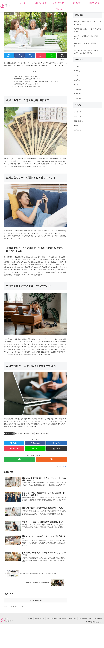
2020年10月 (78, 98)
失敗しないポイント (42, 433)
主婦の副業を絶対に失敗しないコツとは (26, 84)
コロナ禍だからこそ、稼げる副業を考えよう (27, 86)
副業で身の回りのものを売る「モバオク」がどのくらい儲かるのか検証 (87, 52)
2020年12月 (78, 89)
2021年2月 (77, 80)
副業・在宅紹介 (79, 121)
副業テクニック (29, 433)
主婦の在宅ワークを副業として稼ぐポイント (27, 79)
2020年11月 (77, 94)
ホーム (30, 618)
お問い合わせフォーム (86, 618)
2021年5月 (77, 66)
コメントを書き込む (35, 600)
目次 (33, 71)
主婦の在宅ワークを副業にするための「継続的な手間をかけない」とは (37, 81)
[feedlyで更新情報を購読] (19, 459)
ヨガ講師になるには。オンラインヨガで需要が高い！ (87, 30)
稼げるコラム (9, 433)
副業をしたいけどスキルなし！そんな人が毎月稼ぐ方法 (87, 23)
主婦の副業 (19, 433)
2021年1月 (77, 84)
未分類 (76, 125)
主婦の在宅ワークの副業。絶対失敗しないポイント (87, 44)
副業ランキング (79, 116)
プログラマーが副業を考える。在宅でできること (87, 37)
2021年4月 (77, 71)
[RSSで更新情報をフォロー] (51, 459)
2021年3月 (77, 75)
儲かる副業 (77, 112)
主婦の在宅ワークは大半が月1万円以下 (25, 76)
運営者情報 (98, 618)
